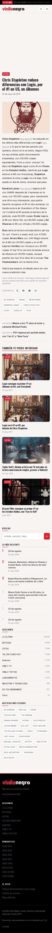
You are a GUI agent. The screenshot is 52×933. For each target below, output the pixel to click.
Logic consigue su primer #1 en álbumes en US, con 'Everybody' (16, 385)
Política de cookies (11, 893)
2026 (7, 846)
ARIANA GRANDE (11, 720)
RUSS (29, 310)
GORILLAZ (18, 310)
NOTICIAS (6, 812)
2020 (8, 872)
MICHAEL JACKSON (12, 742)
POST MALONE (39, 726)
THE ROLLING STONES (13, 731)
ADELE (30, 731)
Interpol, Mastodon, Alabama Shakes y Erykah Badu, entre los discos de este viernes (27, 565)
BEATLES (22, 710)
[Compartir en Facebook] (23, 290)
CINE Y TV (7, 829)
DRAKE (22, 300)
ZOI (45, 920)
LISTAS (6, 74)
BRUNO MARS (35, 300)
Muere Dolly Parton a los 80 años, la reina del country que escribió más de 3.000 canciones (27, 595)
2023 (7, 859)
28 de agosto (14, 551)
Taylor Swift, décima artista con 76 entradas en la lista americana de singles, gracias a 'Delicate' (25, 468)
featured (6, 825)
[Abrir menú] (47, 9)
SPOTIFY (28, 742)
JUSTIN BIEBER (10, 726)
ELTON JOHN (9, 747)
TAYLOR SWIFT (10, 715)
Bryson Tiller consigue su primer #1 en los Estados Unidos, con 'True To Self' (20, 510)
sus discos (26, 139)
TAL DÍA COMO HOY (11, 821)
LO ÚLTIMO (7, 808)
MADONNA (28, 752)
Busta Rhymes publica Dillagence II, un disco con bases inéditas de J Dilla (27, 580)
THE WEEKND (26, 715)
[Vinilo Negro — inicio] (13, 9)
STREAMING (42, 731)
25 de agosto (14, 609)
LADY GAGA (9, 736)
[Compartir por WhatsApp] (29, 290)
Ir (47, 536)
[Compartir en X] (17, 290)
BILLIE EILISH (9, 758)
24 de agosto (14, 619)
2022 (7, 863)
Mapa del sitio (8, 897)
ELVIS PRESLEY (39, 720)
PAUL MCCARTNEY (12, 752)
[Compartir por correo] (35, 290)
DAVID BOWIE (24, 736)
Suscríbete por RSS (11, 794)
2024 (7, 855)
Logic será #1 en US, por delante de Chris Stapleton (14, 426)
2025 (7, 850)
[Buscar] (41, 9)
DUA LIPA (25, 726)
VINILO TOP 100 (9, 833)
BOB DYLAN (41, 742)
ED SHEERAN (9, 300)
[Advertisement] (26, 40)
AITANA (25, 720)
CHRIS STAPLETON (31, 305)
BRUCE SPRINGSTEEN (28, 747)
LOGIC (6, 310)
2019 (8, 876)
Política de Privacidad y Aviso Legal (18, 889)
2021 (7, 867)
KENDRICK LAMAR (11, 305)
